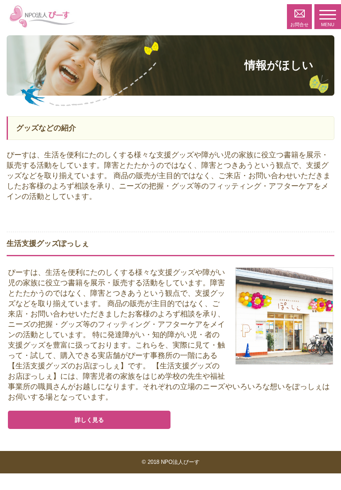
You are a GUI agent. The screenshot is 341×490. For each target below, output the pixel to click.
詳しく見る (89, 419)
